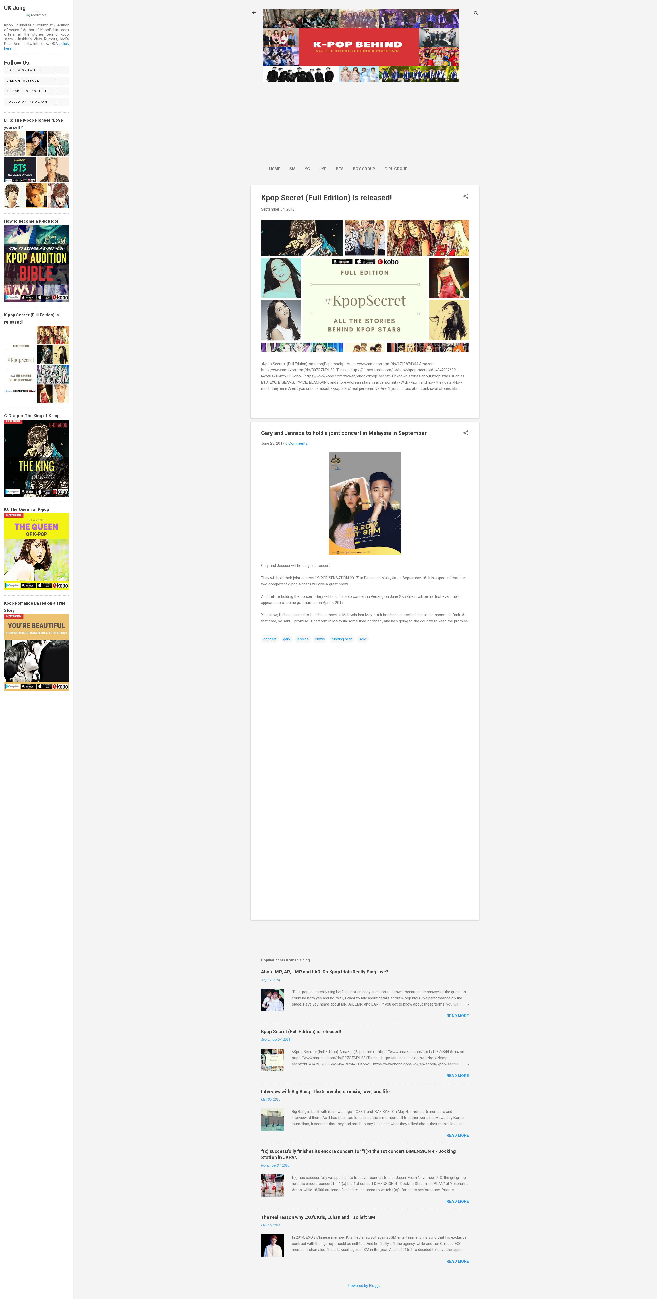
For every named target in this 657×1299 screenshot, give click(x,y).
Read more (458, 1015)
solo (362, 639)
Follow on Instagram (27, 101)
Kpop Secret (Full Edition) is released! (326, 197)
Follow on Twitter (24, 70)
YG (307, 169)
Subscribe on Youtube (27, 91)
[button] (466, 196)
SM (292, 169)
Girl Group (396, 169)
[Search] (476, 14)
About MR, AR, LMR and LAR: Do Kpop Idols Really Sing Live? (324, 971)
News (320, 639)
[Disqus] (365, 709)
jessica (303, 639)
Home (274, 169)
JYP (323, 169)
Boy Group (364, 169)
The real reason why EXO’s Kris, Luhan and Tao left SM (318, 1217)
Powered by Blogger (365, 1285)
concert (269, 639)
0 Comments (296, 443)
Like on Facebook (23, 80)
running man (342, 639)
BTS (340, 169)
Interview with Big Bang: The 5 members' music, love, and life (325, 1091)
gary (286, 639)
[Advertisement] (338, 121)
